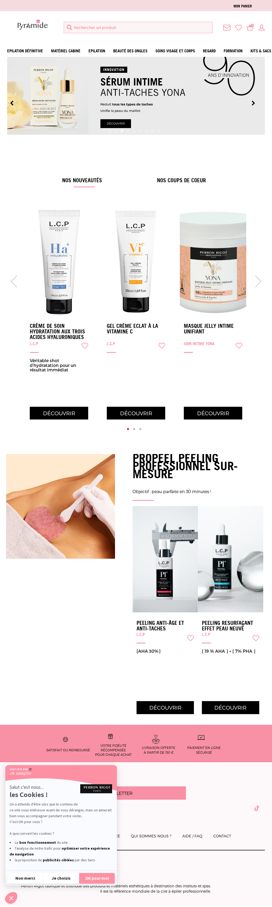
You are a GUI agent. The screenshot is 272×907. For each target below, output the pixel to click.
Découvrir (59, 413)
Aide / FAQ (192, 836)
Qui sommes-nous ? (151, 836)
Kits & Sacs (260, 50)
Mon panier (242, 6)
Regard (209, 50)
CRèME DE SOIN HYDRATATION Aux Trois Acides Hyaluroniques (57, 331)
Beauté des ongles (130, 50)
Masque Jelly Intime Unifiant (209, 329)
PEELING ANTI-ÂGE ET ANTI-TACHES (160, 626)
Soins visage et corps (175, 50)
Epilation (96, 50)
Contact (222, 836)
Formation (233, 50)
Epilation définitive (25, 50)
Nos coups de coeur (181, 180)
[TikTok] (257, 808)
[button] (11, 898)
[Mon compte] (261, 27)
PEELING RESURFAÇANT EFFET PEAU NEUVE (227, 626)
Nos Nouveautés (82, 180)
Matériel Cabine (65, 50)
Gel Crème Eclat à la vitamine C (132, 329)
